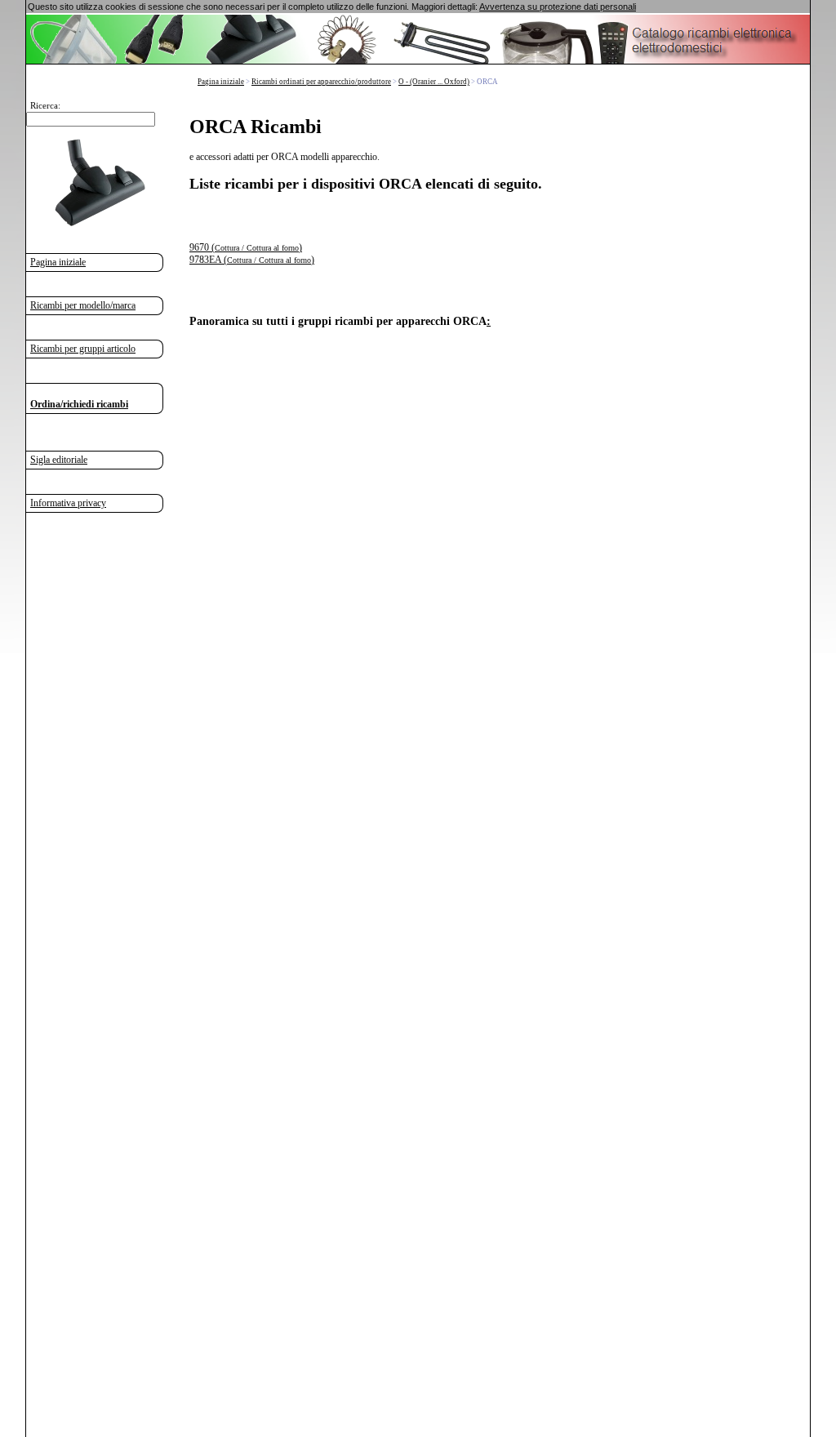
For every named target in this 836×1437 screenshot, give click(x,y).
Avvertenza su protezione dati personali (557, 6)
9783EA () (251, 259)
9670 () (245, 247)
